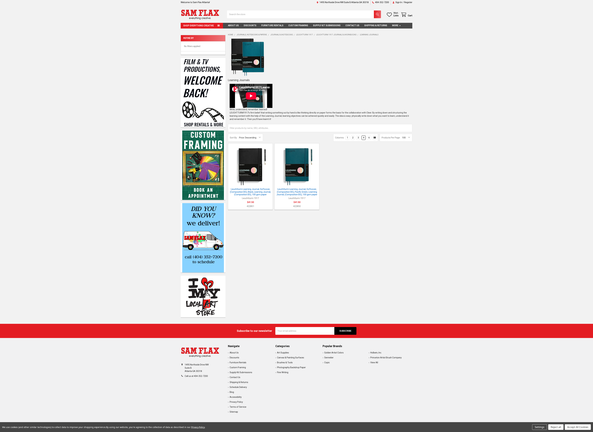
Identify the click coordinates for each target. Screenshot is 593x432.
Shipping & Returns (375, 25)
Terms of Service (238, 407)
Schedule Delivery (238, 387)
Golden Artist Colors (334, 352)
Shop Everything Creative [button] (198, 25)
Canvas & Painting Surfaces (290, 357)
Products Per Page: (391, 137)
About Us (233, 25)
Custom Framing (298, 25)
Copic (327, 362)
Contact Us (352, 25)
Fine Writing (282, 372)
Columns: (339, 137)
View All (374, 362)
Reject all (556, 427)
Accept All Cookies (577, 427)
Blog (232, 392)
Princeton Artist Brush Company (386, 357)
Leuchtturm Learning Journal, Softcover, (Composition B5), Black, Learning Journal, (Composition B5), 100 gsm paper (250, 192)
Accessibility (236, 397)
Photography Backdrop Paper (291, 367)
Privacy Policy (236, 402)
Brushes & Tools (285, 362)
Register (408, 2)
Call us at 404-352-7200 (196, 376)
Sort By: (233, 137)
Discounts (250, 25)
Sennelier (329, 357)
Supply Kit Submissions (327, 25)
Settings (539, 427)
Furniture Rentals (272, 25)
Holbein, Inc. (376, 352)
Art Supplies (283, 352)
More (395, 25)
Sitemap (234, 412)
